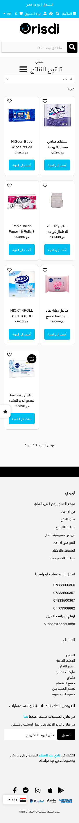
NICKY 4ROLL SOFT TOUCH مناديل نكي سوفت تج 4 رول (21, 318)
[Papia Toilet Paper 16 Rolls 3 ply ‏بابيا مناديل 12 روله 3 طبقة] (21, 199)
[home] (51, 13)
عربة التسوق (28, 13)
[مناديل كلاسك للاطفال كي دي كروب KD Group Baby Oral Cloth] (57, 199)
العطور (70, 654)
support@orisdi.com (59, 623)
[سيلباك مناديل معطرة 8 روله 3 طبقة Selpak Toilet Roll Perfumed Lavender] (57, 115)
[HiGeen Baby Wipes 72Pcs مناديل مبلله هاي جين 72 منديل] (21, 115)
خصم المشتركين (63, 688)
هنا (25, 716)
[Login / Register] (45, 13)
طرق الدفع (68, 519)
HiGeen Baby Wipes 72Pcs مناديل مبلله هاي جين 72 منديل (21, 149)
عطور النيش (67, 666)
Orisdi (24, 811)
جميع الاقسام (65, 682)
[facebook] (15, 791)
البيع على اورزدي (64, 542)
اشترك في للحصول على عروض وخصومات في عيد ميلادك (42, 757)
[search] (57, 13)
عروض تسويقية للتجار (60, 534)
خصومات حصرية (63, 694)
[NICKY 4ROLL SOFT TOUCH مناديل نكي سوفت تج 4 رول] (21, 284)
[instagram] (38, 791)
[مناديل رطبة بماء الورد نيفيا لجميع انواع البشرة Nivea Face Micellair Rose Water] (57, 284)
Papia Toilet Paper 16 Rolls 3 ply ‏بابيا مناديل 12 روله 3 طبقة (21, 233)
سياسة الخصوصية (62, 557)
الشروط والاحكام (63, 550)
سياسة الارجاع (65, 526)
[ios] (50, 791)
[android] (61, 791)
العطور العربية (65, 660)
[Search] (72, 47)
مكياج (71, 677)
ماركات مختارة (65, 671)
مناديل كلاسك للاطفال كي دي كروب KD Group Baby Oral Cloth (57, 233)
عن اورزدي (68, 511)
